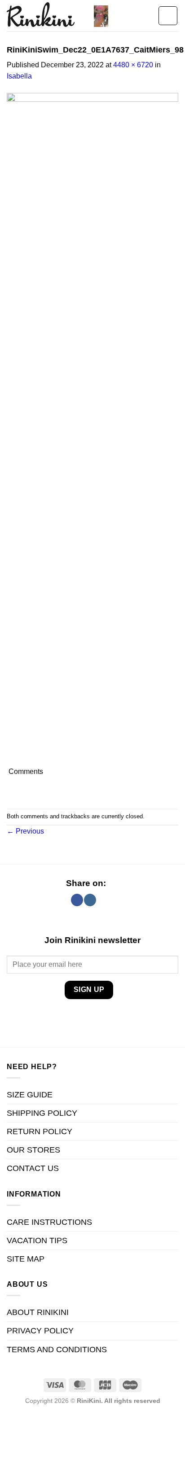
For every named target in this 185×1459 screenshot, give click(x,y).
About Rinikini (38, 1312)
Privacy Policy (40, 1330)
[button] (101, 15)
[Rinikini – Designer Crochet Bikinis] (47, 15)
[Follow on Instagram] (90, 900)
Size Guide (30, 1094)
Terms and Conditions (57, 1349)
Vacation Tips (37, 1240)
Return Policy (39, 1131)
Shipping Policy (42, 1113)
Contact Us (33, 1168)
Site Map (25, 1258)
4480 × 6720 (133, 65)
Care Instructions (49, 1222)
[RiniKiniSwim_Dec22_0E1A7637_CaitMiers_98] (92, 428)
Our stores (33, 1149)
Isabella (19, 76)
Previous (25, 831)
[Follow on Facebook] (77, 900)
